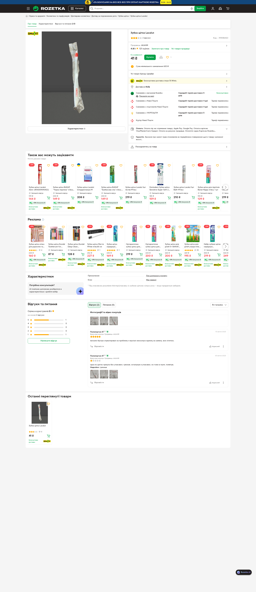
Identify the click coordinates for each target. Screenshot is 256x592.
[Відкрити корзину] (227, 8)
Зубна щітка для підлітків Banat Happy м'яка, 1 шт (208, 188)
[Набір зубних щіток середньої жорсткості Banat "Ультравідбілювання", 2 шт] (212, 233)
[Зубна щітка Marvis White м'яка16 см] (95, 233)
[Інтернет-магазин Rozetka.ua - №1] (49, 8)
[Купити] (48, 198)
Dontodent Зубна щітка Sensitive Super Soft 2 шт (159, 188)
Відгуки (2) (94, 305)
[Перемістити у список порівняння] (161, 57)
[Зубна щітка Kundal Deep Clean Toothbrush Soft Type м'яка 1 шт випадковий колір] (76, 233)
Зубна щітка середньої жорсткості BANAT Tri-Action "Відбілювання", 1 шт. (115, 245)
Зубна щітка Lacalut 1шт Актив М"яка (135, 188)
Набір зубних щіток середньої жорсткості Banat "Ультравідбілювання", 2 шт (212, 245)
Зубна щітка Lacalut (138, 16)
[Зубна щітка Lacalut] (40, 413)
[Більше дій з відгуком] (223, 346)
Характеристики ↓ (77, 129)
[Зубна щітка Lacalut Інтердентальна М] (88, 174)
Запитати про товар (160, 49)
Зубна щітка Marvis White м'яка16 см (95, 245)
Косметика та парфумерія (58, 16)
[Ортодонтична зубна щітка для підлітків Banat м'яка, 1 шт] (134, 233)
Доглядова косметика (80, 16)
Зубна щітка (123, 16)
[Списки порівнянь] (220, 8)
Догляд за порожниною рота (104, 16)
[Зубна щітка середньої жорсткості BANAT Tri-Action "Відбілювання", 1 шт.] (115, 233)
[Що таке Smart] (33, 33)
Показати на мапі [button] (146, 96)
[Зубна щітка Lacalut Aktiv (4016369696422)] (40, 174)
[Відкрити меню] (28, 8)
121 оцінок (144, 49)
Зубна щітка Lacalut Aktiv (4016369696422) (39, 188)
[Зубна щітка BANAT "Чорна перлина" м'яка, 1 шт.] (64, 174)
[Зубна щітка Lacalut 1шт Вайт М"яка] (184, 174)
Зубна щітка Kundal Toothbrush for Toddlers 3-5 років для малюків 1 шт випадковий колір (56, 245)
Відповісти (99, 346)
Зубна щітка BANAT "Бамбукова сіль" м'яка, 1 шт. (112, 188)
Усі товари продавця (180, 49)
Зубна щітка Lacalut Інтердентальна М (85, 188)
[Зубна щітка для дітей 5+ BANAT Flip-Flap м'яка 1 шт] (173, 233)
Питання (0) (109, 305)
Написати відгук (49, 341)
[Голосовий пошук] (191, 8)
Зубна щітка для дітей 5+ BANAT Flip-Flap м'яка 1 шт (173, 245)
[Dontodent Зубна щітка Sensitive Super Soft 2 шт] (160, 174)
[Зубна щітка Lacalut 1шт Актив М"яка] (136, 174)
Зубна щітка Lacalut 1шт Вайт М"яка (184, 188)
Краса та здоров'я (37, 16)
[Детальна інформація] (43, 219)
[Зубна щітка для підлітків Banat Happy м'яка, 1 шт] (209, 174)
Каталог (79, 8)
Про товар (32, 24)
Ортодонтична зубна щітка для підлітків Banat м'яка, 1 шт (133, 245)
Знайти (200, 8)
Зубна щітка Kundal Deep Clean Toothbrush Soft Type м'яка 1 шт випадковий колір (76, 245)
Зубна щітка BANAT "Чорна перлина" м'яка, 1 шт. (64, 188)
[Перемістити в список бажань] (167, 57)
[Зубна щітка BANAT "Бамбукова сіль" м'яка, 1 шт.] (112, 174)
